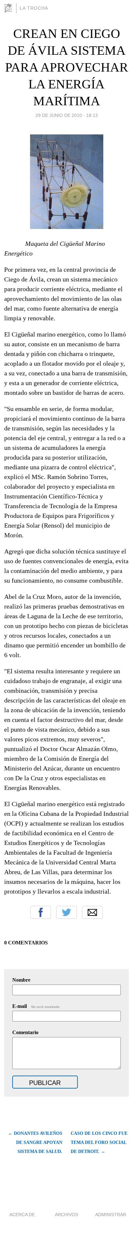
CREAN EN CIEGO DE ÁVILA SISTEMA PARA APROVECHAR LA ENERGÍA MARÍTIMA (66, 67)
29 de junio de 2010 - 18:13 (67, 115)
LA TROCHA (34, 8)
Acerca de (22, 1214)
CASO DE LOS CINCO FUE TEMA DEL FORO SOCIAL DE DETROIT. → (99, 1142)
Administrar (110, 1214)
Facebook (40, 912)
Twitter (66, 912)
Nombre (21, 980)
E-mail (36, 1006)
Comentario (25, 1032)
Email (92, 912)
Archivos (66, 1214)
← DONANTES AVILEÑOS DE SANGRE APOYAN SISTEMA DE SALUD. (35, 1142)
